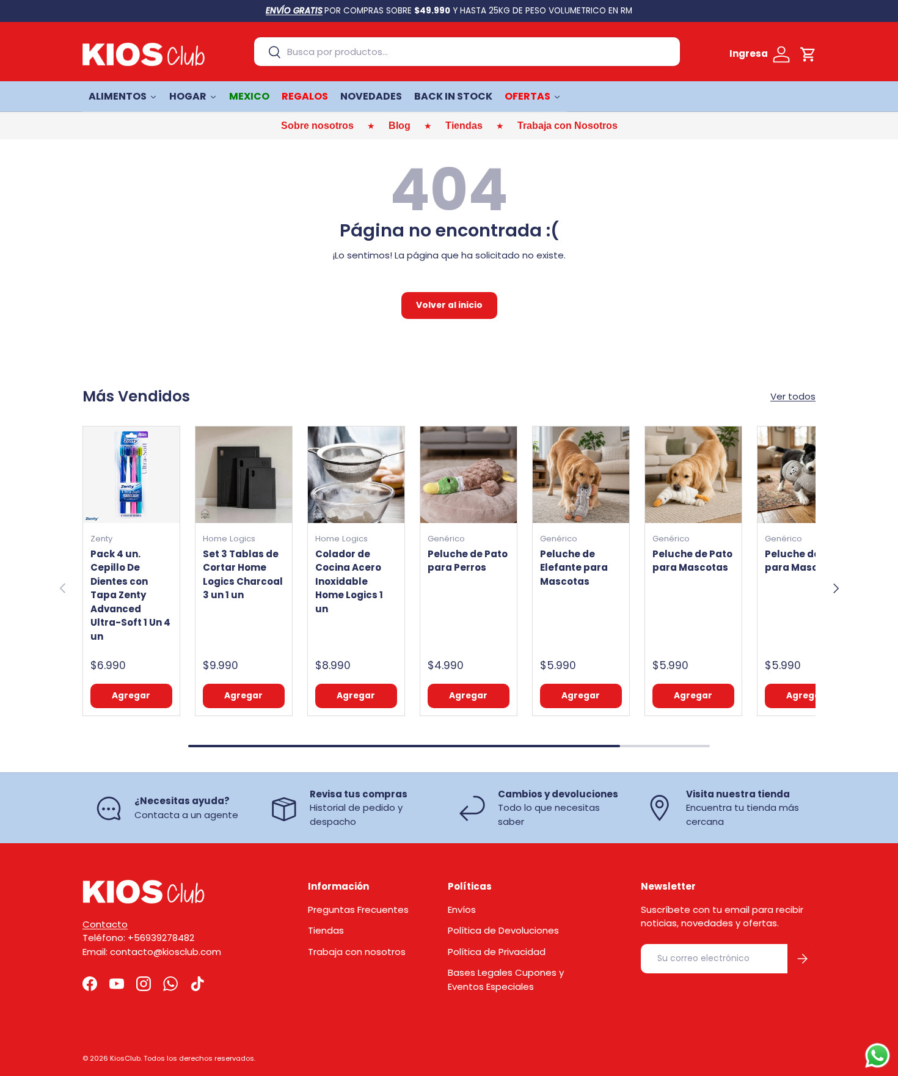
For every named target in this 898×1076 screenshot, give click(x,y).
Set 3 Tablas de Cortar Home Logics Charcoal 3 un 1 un (243, 574)
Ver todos (793, 396)
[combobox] (467, 51)
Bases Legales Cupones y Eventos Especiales (506, 979)
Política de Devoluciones (503, 930)
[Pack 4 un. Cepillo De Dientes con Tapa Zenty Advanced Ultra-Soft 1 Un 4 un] (131, 474)
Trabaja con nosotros (357, 951)
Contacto (105, 924)
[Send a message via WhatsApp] (877, 1055)
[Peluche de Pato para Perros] (468, 474)
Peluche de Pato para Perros (468, 560)
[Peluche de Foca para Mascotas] (805, 474)
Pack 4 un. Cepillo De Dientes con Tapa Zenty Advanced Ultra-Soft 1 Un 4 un (130, 595)
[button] (808, 54)
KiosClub (125, 1058)
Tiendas (326, 930)
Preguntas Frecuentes (358, 909)
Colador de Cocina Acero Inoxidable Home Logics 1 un (349, 581)
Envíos (462, 909)
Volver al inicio (449, 305)
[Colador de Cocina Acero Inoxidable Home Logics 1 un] (356, 474)
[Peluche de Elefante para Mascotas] (581, 474)
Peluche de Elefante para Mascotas (574, 567)
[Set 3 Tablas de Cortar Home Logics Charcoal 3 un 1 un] (243, 474)
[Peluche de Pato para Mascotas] (693, 474)
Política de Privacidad (497, 951)
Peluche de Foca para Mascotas (805, 560)
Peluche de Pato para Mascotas (692, 560)
